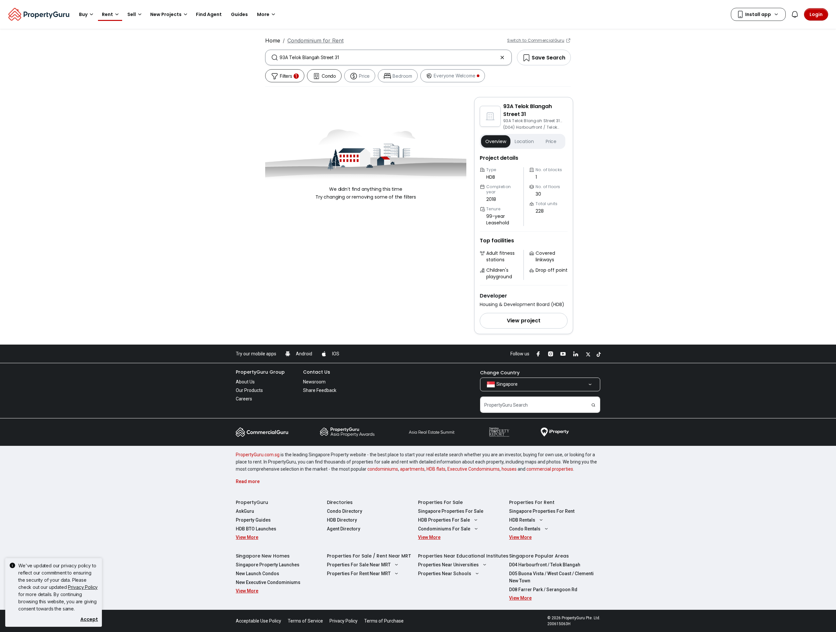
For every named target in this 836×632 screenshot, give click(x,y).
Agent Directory (343, 528)
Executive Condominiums (473, 469)
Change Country (500, 372)
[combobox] (388, 57)
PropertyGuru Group (260, 372)
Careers (244, 398)
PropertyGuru (252, 502)
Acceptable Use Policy (258, 621)
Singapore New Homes (263, 556)
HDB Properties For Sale (444, 520)
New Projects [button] (166, 14)
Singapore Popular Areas (539, 556)
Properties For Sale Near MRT (359, 564)
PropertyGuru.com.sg (258, 454)
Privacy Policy (83, 587)
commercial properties (549, 469)
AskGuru (245, 511)
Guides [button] (239, 14)
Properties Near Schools (444, 573)
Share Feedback (319, 390)
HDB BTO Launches (256, 528)
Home (272, 40)
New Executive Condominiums (268, 582)
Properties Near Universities (448, 564)
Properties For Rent (532, 502)
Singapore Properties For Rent (541, 511)
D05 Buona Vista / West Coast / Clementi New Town (551, 577)
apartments (412, 469)
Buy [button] (83, 14)
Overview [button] (495, 141)
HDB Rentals (522, 520)
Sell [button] (131, 14)
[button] (524, 321)
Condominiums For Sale (444, 528)
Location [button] (524, 141)
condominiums (382, 469)
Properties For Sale (440, 502)
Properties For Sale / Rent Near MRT (369, 556)
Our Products (249, 390)
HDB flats (435, 469)
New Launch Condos (257, 573)
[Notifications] (794, 14)
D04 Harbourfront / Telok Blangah (544, 564)
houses (509, 469)
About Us (245, 381)
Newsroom (314, 381)
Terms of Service (305, 621)
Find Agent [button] (209, 14)
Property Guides (253, 520)
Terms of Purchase (384, 621)
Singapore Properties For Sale (450, 511)
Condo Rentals (524, 528)
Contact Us (316, 372)
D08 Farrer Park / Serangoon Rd (543, 589)
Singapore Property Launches (267, 564)
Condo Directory (344, 511)
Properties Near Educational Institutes (463, 556)
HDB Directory (342, 520)
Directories (340, 502)
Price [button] (551, 141)
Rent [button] (107, 14)
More (263, 14)
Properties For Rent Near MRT (359, 573)
